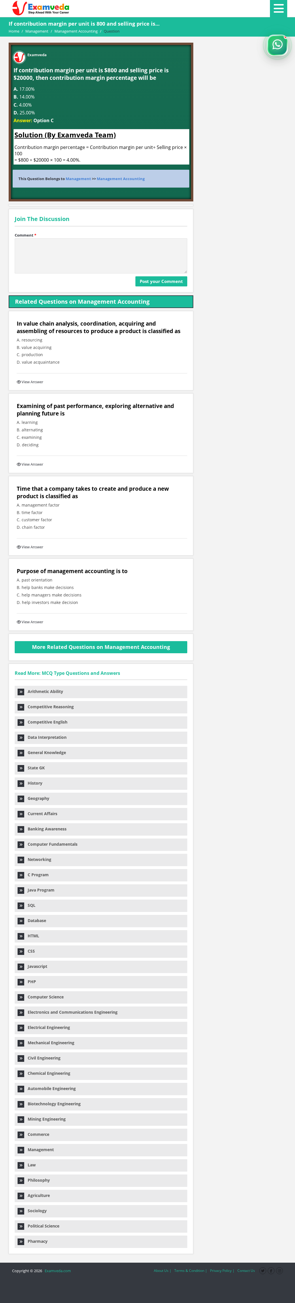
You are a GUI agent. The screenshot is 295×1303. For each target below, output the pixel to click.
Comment (25, 235)
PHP (30, 981)
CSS (29, 951)
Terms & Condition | (190, 1270)
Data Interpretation (45, 737)
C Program (36, 874)
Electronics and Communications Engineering (71, 1012)
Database (35, 920)
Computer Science (44, 997)
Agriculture (37, 1195)
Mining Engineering (45, 1119)
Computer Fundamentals (50, 844)
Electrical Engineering (47, 1027)
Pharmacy (36, 1241)
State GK (34, 768)
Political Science (41, 1226)
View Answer (32, 381)
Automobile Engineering (50, 1088)
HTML (31, 935)
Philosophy (37, 1180)
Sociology (35, 1210)
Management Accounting (121, 178)
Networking (37, 859)
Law (30, 1165)
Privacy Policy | (222, 1270)
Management (78, 178)
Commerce (36, 1134)
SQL (29, 905)
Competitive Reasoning (49, 706)
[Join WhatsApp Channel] (277, 45)
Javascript (35, 966)
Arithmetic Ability (43, 691)
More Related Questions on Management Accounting (101, 646)
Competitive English (45, 722)
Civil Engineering (42, 1058)
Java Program (39, 890)
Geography (36, 798)
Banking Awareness (45, 829)
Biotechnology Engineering (52, 1103)
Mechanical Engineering (49, 1042)
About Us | (162, 1270)
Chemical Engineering (47, 1073)
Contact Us (246, 1270)
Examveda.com (57, 1270)
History (33, 783)
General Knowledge (45, 752)
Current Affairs (40, 813)
